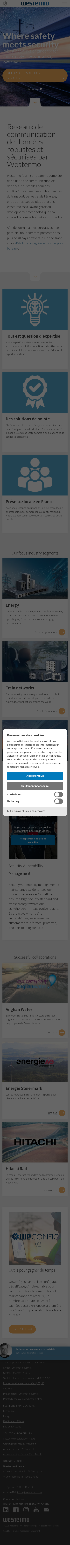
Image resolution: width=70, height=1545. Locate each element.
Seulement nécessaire (35, 786)
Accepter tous (35, 775)
